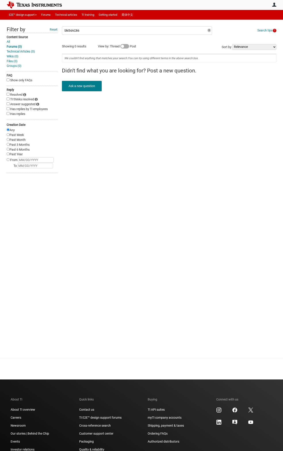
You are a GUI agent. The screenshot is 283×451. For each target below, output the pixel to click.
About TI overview (23, 409)
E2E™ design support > (23, 14)
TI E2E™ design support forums (100, 417)
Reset (53, 29)
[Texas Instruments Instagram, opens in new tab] (219, 411)
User (274, 4)
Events (15, 441)
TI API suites (156, 409)
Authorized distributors (163, 441)
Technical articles (66, 14)
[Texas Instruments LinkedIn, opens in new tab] (219, 424)
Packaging (86, 441)
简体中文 (127, 14)
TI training (88, 14)
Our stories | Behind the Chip (30, 433)
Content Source (17, 37)
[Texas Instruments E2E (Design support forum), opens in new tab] (234, 424)
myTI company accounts (165, 417)
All (8, 41)
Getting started (108, 14)
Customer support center (96, 433)
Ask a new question (82, 86)
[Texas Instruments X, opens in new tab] (250, 411)
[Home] (38, 4)
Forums (46, 14)
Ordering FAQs (158, 433)
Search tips (265, 30)
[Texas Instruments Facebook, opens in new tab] (234, 411)
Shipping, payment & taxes (166, 425)
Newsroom (18, 425)
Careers (16, 417)
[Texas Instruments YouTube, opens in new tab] (250, 424)
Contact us (86, 409)
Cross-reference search (95, 425)
